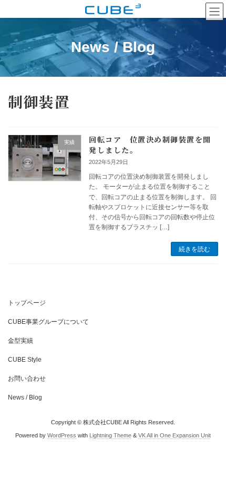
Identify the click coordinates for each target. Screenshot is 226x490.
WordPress (61, 435)
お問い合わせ (27, 378)
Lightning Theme (110, 435)
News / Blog (25, 397)
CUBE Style (25, 359)
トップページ (27, 303)
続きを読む (194, 249)
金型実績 (20, 340)
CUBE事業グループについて (48, 321)
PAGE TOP (210, 463)
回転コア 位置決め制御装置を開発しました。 (150, 144)
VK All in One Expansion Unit (174, 435)
